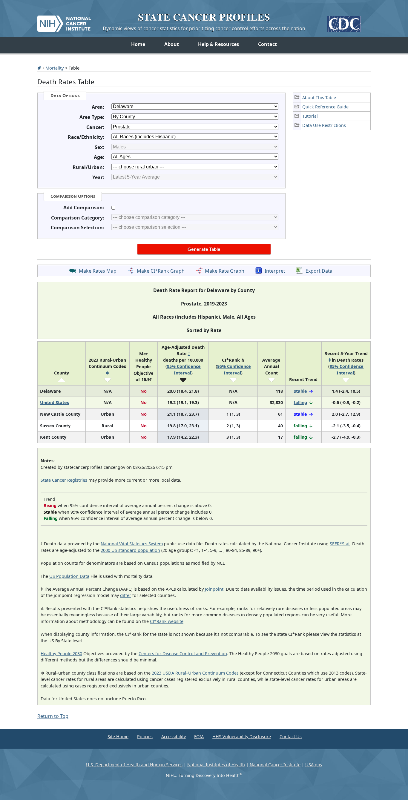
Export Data (319, 271)
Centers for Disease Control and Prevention (183, 653)
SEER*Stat (340, 543)
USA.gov (313, 764)
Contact (267, 44)
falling (300, 402)
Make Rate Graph (224, 271)
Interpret (275, 271)
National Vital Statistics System (132, 543)
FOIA (199, 736)
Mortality (54, 68)
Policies (145, 736)
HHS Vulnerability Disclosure (241, 736)
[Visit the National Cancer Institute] (64, 21)
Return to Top (52, 716)
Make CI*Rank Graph (161, 271)
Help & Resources (218, 44)
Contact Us (291, 736)
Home (138, 44)
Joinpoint (214, 589)
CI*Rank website (166, 621)
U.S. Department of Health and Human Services (134, 764)
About (171, 44)
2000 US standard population (130, 550)
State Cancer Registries (64, 480)
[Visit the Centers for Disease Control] (344, 22)
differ (125, 595)
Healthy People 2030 (61, 653)
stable (300, 391)
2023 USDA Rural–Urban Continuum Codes (195, 673)
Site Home (118, 736)
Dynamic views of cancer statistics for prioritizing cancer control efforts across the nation (204, 28)
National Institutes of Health (216, 764)
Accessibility (173, 736)
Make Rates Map (97, 271)
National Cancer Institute (275, 764)
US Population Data (69, 576)
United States (54, 402)
